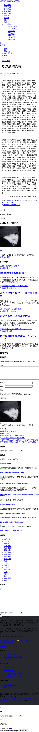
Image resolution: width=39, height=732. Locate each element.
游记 (5, 22)
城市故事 (7, 5)
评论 (2, 365)
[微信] (5, 646)
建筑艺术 (18, 200)
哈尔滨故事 (8, 53)
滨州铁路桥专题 (10, 667)
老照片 (6, 541)
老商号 (6, 567)
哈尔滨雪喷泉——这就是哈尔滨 (13, 435)
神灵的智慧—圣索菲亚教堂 (15, 316)
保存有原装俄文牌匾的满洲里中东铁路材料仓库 (12, 472)
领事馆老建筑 (9, 670)
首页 (5, 49)
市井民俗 (7, 546)
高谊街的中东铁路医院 (5, 463)
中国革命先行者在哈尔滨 (13, 657)
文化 (5, 563)
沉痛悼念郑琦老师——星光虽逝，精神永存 (11, 530)
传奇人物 (7, 559)
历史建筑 (10, 200)
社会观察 (7, 11)
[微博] (1, 646)
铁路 (5, 576)
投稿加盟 (11, 37)
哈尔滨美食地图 (10, 654)
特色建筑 (7, 557)
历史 (5, 561)
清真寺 (29, 200)
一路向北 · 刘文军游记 (12, 672)
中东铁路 (7, 7)
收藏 (5, 205)
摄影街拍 (7, 550)
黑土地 (6, 16)
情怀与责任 (12, 26)
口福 (5, 20)
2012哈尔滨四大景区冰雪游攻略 (13, 438)
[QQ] (3, 646)
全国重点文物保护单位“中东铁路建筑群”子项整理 (12, 513)
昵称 (2, 382)
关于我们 (7, 24)
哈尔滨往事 (8, 659)
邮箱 (2, 386)
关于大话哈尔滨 (10, 685)
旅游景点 (7, 554)
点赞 (12, 205)
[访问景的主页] (10, 421)
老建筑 (6, 544)
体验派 (6, 18)
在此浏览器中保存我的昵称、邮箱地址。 (17, 394)
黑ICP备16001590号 (9, 700)
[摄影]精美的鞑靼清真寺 (13, 273)
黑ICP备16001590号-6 (8, 640)
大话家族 (11, 28)
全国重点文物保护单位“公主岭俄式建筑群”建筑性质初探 (14, 483)
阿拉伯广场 (9, 202)
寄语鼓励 (11, 39)
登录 (3, 45)
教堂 (24, 200)
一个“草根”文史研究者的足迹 (7, 504)
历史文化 (7, 51)
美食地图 (7, 578)
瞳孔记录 (7, 13)
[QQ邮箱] (7, 646)
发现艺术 (7, 9)
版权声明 (11, 35)
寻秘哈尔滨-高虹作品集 (12, 676)
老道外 (6, 565)
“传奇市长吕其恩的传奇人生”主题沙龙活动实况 (18, 442)
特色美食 (7, 570)
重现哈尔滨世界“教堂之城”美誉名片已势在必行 (12, 522)
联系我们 (11, 33)
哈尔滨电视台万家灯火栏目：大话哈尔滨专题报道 (19, 440)
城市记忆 (7, 539)
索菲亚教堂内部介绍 (8, 431)
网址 (1, 390)
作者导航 (11, 31)
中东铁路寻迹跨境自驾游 (13, 674)
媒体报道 (7, 687)
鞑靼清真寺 (5, 433)
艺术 (5, 572)
